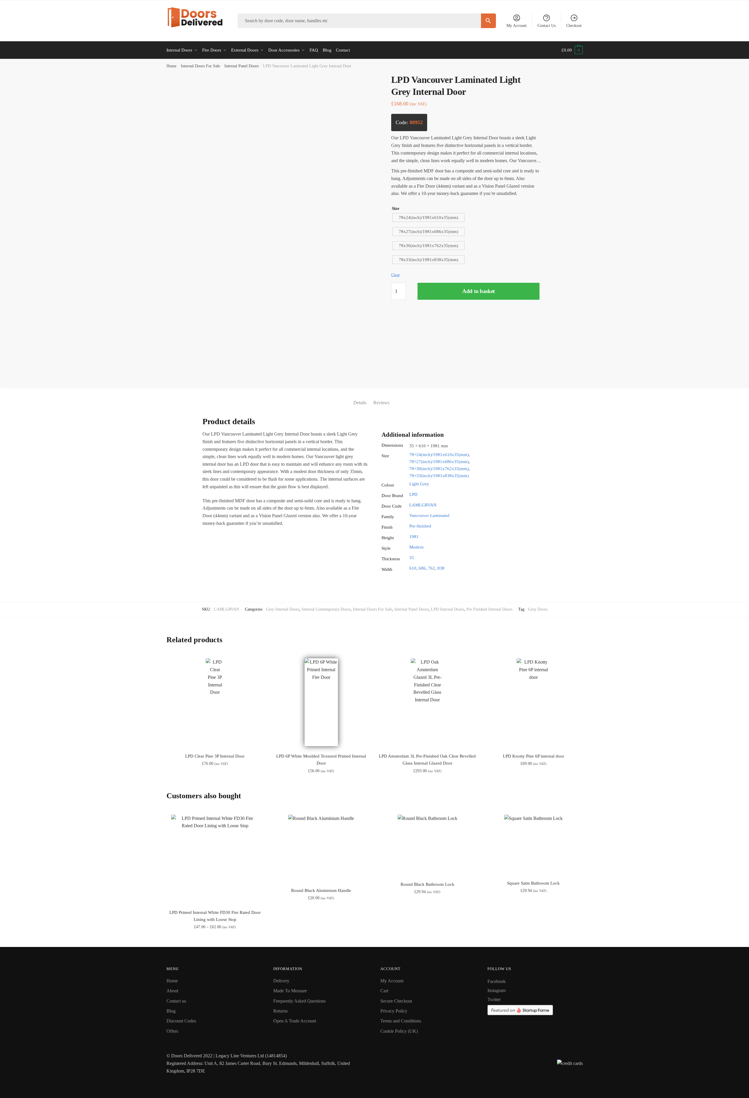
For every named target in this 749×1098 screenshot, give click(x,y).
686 (422, 568)
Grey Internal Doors (282, 609)
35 (411, 557)
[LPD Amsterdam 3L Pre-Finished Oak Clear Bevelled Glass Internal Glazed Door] (427, 702)
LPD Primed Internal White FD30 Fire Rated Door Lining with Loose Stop (215, 916)
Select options (215, 784)
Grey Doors (537, 609)
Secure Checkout (396, 1000)
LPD (413, 494)
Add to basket (478, 291)
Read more (215, 940)
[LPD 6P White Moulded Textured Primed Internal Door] (321, 702)
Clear (395, 275)
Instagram (496, 990)
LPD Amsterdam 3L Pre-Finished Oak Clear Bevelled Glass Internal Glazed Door (427, 759)
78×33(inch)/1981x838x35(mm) (439, 475)
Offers (172, 1031)
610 (412, 568)
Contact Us (546, 25)
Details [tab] (359, 402)
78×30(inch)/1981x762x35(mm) (439, 468)
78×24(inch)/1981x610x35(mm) (439, 454)
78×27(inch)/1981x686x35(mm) (439, 461)
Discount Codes (181, 1020)
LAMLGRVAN (423, 505)
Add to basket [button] (321, 940)
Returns (280, 1010)
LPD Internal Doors (447, 609)
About (172, 990)
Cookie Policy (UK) (399, 1031)
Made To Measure (290, 990)
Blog (171, 1010)
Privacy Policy (393, 1010)
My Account (516, 25)
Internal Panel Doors (241, 66)
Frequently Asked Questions (299, 1000)
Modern (416, 547)
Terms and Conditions (400, 1020)
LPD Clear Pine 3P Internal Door (215, 756)
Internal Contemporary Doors (326, 609)
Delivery (281, 980)
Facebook (496, 981)
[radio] (428, 217)
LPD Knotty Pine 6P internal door (533, 756)
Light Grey (419, 484)
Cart (384, 990)
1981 (414, 536)
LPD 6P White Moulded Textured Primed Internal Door (321, 759)
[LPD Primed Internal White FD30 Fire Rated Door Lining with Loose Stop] (215, 858)
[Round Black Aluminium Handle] (321, 847)
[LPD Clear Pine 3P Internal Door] (215, 702)
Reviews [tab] (381, 402)
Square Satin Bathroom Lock (533, 883)
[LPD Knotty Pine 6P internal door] (533, 702)
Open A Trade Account (294, 1020)
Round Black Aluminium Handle (321, 890)
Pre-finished (420, 526)
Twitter (494, 999)
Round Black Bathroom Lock (427, 884)
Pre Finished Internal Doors (489, 609)
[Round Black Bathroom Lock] (427, 844)
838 (440, 568)
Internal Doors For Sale (200, 66)
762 (431, 568)
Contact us (176, 1000)
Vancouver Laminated (429, 515)
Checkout (574, 25)
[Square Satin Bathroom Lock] (533, 843)
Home (171, 66)
